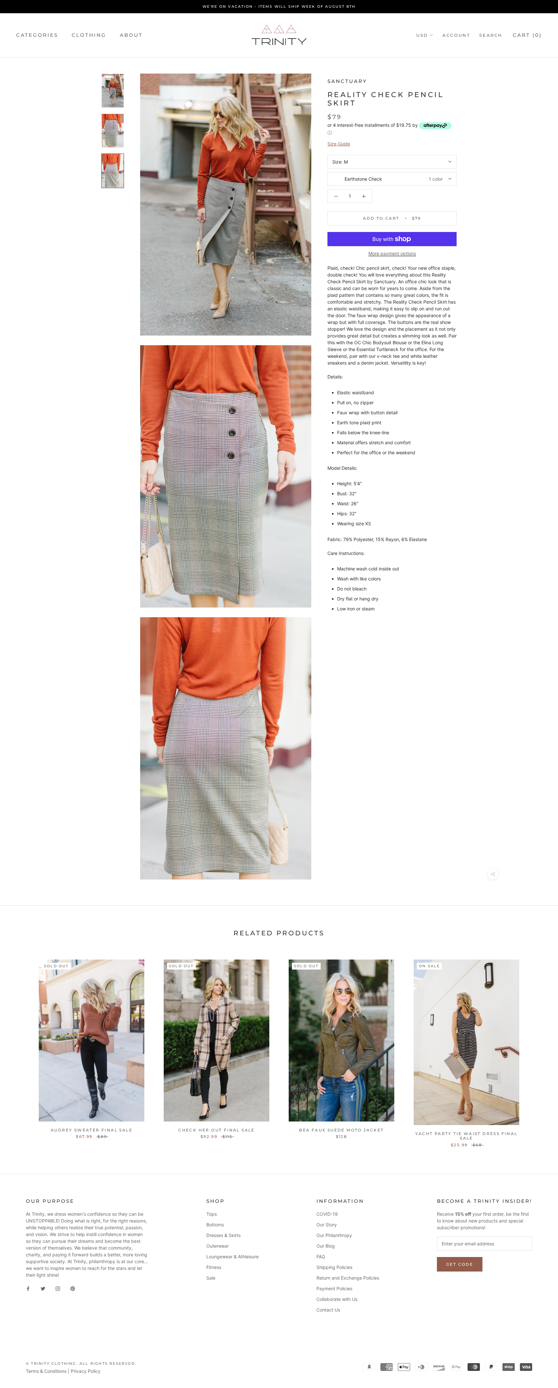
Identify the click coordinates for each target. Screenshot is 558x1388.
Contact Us (328, 1310)
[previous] (20, 1046)
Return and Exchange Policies (347, 1278)
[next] (538, 1046)
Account (456, 35)
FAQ (320, 1256)
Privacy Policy (85, 1371)
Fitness (213, 1267)
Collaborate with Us (336, 1299)
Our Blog (325, 1246)
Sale (210, 1278)
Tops (211, 1214)
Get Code (459, 1264)
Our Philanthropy (334, 1235)
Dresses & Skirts (223, 1235)
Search (490, 35)
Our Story (326, 1224)
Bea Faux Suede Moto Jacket (341, 1130)
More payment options (392, 253)
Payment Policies (334, 1288)
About (131, 35)
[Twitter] (43, 1288)
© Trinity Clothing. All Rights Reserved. (81, 1363)
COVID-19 (327, 1214)
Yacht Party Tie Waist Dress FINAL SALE (466, 1136)
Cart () (527, 35)
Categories (37, 35)
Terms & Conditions (46, 1371)
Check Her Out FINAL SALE (216, 1130)
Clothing (89, 35)
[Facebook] (28, 1288)
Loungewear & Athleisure (232, 1256)
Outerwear (217, 1246)
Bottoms (215, 1224)
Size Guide (338, 143)
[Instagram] (58, 1288)
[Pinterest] (72, 1288)
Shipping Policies (334, 1267)
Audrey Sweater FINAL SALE (91, 1130)
